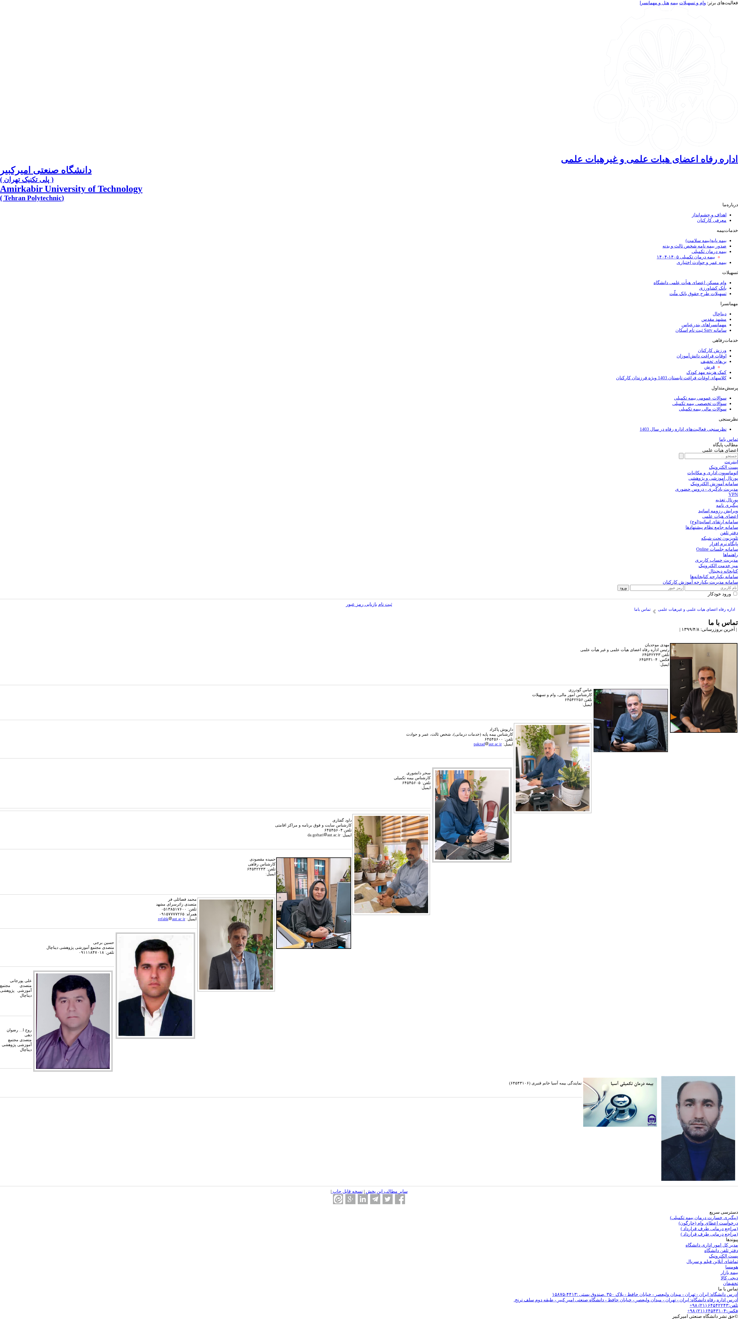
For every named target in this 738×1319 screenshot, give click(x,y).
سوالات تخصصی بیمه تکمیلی (699, 403)
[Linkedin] (363, 1199)
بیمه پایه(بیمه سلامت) (706, 240)
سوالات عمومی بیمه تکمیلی (700, 398)
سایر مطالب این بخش (386, 1191)
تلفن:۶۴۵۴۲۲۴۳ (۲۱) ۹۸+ (714, 1305)
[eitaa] (338, 1199)
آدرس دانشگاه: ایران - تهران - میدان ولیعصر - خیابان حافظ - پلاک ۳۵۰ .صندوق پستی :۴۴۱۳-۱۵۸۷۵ (645, 1294)
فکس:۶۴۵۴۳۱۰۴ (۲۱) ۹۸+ (712, 1310)
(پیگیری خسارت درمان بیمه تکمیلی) (704, 1217)
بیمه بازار (729, 1272)
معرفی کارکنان (711, 220)
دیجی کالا (729, 1277)
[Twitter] (388, 1199)
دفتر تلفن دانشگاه (721, 1250)
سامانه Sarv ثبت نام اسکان (700, 330)
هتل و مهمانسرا (654, 2)
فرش (709, 366)
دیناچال (719, 313)
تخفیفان (730, 1283)
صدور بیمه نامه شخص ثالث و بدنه (694, 245)
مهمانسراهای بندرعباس (703, 324)
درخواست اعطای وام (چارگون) (708, 1223)
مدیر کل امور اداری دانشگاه (712, 1245)
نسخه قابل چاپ (347, 1191)
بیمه (674, 2)
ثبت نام (385, 604)
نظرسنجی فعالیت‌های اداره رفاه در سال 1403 (683, 429)
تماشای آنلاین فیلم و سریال (712, 1261)
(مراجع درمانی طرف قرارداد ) (709, 1228)
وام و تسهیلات (692, 2)
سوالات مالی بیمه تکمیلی (702, 408)
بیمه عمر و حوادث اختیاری (701, 262)
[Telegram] (375, 1199)
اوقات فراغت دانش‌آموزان (701, 355)
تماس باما (728, 439)
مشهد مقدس (713, 319)
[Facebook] (400, 1199)
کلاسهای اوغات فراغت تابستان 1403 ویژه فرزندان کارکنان (671, 377)
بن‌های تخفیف (713, 361)
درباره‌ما (730, 204)
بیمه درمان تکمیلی (709, 251)
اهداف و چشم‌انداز (709, 214)
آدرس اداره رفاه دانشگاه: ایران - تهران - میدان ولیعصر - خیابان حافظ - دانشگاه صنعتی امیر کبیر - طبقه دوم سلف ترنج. (626, 1299)
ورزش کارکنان (712, 350)
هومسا (731, 1266)
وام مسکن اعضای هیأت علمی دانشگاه (690, 282)
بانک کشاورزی (712, 288)
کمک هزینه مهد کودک (706, 372)
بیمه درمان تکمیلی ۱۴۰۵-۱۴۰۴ (686, 256)
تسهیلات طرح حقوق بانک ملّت (697, 293)
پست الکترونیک (723, 1256)
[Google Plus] (350, 1199)
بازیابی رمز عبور (361, 604)
